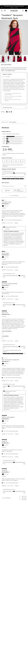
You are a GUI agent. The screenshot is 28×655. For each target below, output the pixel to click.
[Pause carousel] (27, 7)
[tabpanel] (14, 312)
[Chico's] (14, 10)
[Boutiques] (5, 10)
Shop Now (12, 7)
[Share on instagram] (9, 111)
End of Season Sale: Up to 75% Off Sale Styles (14, 6)
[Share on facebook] (6, 111)
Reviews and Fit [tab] (5, 122)
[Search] (23, 10)
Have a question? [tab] (12, 122)
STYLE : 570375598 (6, 76)
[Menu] (2, 10)
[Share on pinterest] (11, 111)
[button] (26, 10)
